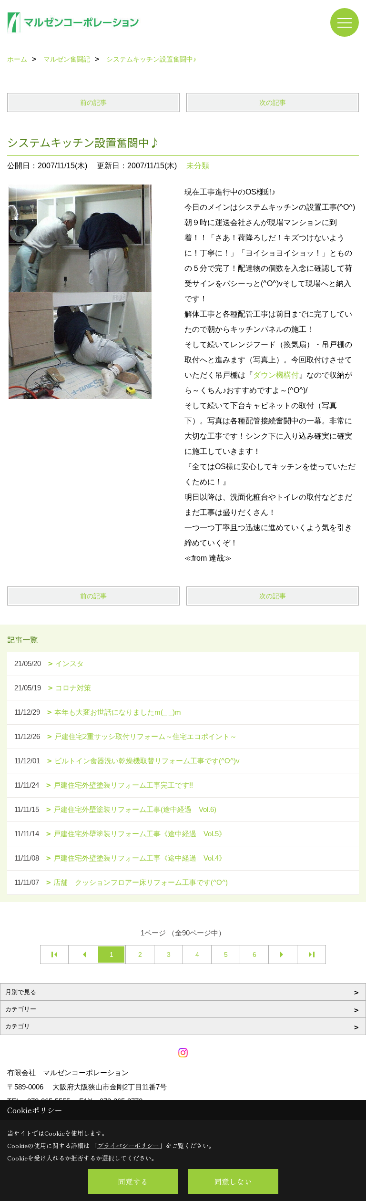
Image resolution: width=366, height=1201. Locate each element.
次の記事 (272, 102)
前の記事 (93, 102)
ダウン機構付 (276, 375)
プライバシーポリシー (128, 1145)
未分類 (197, 166)
